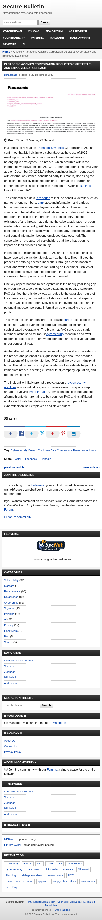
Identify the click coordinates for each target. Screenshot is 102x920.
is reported (43, 198)
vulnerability (88, 881)
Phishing (37, 37)
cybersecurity (55, 334)
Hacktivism (54, 30)
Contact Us (11, 746)
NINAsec (9, 839)
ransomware (55, 875)
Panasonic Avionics (51, 148)
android (27, 863)
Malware (57, 37)
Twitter (17, 458)
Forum (8, 509)
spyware (43, 881)
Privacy (34, 30)
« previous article (13, 467)
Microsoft (83, 869)
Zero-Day (11, 887)
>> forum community (17, 517)
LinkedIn (46, 458)
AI (23, 44)
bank (41, 202)
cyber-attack (74, 863)
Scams (8, 642)
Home (6, 51)
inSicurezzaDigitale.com (18, 660)
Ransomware (80, 37)
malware (68, 869)
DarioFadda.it (62, 909)
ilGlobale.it (10, 677)
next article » (91, 467)
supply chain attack (64, 881)
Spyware (9, 44)
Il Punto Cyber (12, 844)
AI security (12, 863)
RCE (71, 875)
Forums (52, 769)
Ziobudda (9, 671)
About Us (9, 740)
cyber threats (37, 392)
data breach (34, 869)
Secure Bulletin (23, 6)
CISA (50, 863)
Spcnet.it (9, 666)
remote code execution (19, 881)
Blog (6, 636)
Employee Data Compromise (55, 450)
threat (68, 320)
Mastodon (59, 723)
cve (60, 863)
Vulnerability (14, 37)
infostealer (52, 869)
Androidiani (10, 683)
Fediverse (37, 485)
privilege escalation (32, 875)
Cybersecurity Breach (24, 450)
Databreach (12, 30)
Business (86, 185)
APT (39, 863)
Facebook (31, 458)
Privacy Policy (12, 751)
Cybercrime (78, 30)
